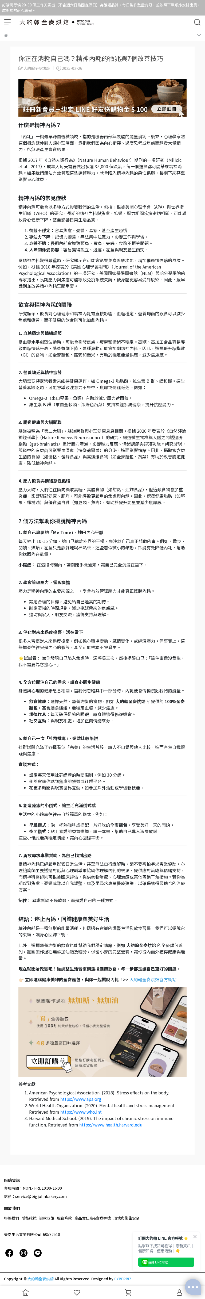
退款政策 (46, 1218)
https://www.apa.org (80, 1099)
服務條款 (64, 1218)
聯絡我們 (11, 1218)
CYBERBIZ (123, 1278)
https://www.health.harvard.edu (111, 1124)
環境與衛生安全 (126, 1218)
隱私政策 (29, 1218)
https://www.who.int (81, 1112)
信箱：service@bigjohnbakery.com (35, 1196)
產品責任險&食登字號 (92, 1218)
